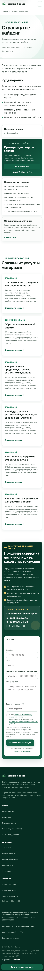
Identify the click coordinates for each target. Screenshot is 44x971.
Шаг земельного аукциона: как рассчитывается (22, 284)
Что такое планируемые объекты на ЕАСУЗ (21, 211)
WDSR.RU (16, 960)
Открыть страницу (13, 308)
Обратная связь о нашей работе (16, 193)
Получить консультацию (20, 743)
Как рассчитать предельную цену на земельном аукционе (18, 369)
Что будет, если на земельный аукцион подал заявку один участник (21, 414)
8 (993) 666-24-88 (17, 621)
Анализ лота (6, 817)
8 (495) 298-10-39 (22, 172)
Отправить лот (22, 166)
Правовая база (7, 865)
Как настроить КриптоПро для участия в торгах (21, 500)
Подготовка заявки (9, 823)
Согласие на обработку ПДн (12, 932)
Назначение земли (9, 854)
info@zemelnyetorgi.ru (22, 751)
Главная (5, 11)
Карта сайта (6, 871)
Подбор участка (8, 811)
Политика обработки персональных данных (18, 926)
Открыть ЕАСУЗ (10, 237)
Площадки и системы (10, 859)
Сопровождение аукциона (12, 829)
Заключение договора (10, 835)
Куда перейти (12, 133)
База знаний (6, 848)
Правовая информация (10, 938)
